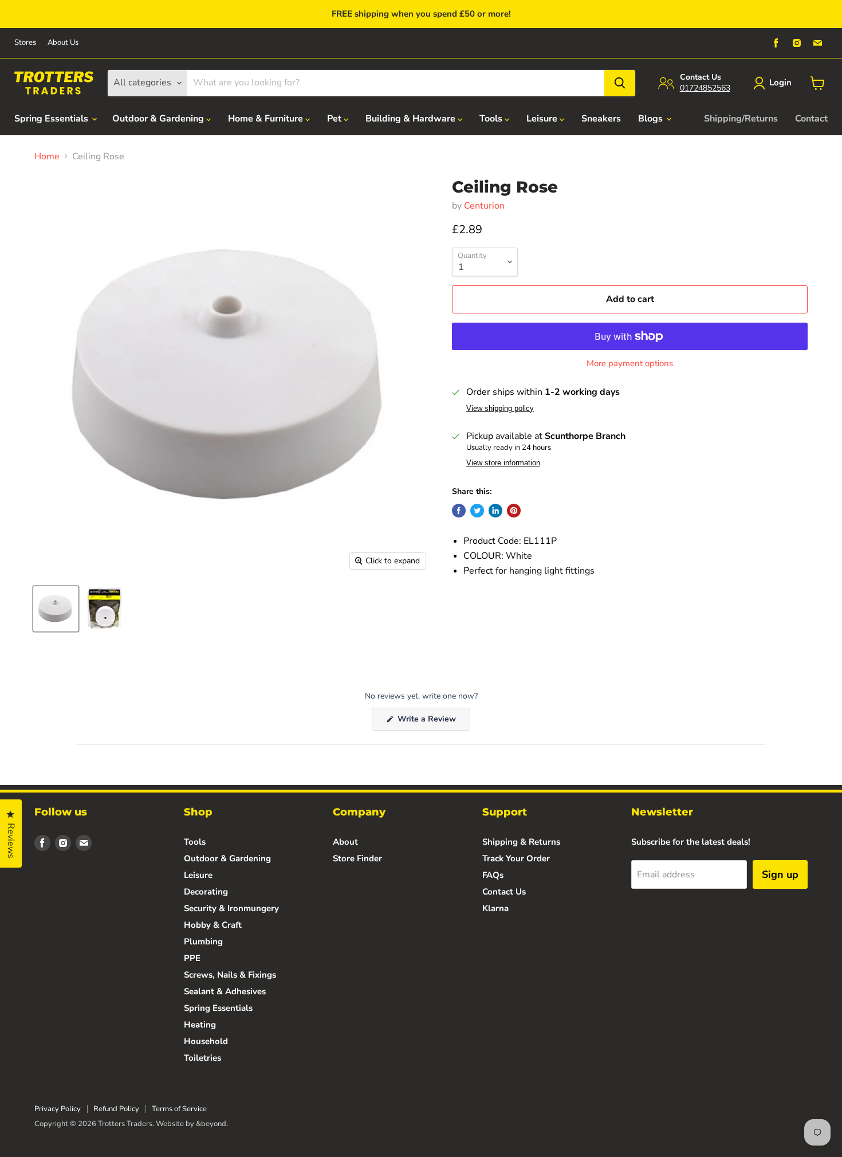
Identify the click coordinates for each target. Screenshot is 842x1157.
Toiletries (202, 1058)
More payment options (630, 363)
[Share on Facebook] (459, 510)
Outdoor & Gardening (159, 118)
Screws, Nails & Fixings (230, 974)
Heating (200, 1024)
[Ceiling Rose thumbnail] (55, 609)
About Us (63, 42)
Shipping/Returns (741, 118)
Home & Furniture (266, 118)
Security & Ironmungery (231, 908)
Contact (811, 118)
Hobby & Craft (213, 925)
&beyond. (212, 1124)
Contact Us (504, 891)
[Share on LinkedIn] (495, 510)
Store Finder (357, 858)
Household (206, 1041)
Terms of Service (179, 1109)
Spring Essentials (52, 118)
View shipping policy (500, 409)
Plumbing (203, 941)
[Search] (619, 83)
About (345, 842)
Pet (335, 118)
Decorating (206, 891)
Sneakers (601, 118)
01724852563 (705, 88)
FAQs (492, 875)
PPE (192, 958)
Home (47, 156)
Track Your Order (516, 858)
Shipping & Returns (521, 842)
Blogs (651, 118)
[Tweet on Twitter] (477, 510)
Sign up (780, 874)
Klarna (495, 908)
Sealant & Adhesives (225, 991)
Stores (25, 42)
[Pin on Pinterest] (514, 510)
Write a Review (432, 722)
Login (780, 82)
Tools (492, 118)
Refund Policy (116, 1109)
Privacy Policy (57, 1109)
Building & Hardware (411, 118)
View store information (503, 463)
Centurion (484, 205)
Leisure (543, 118)
